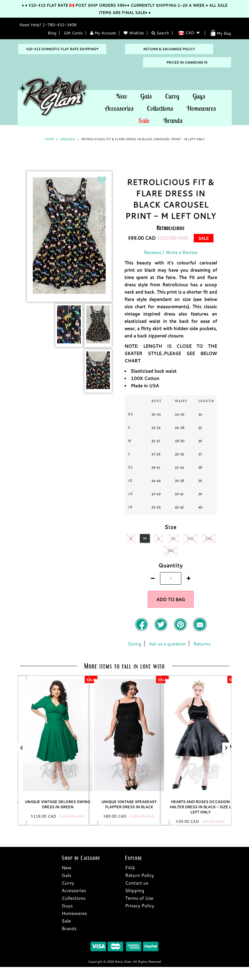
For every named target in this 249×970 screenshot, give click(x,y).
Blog (52, 33)
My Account (104, 33)
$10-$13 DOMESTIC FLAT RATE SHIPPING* (62, 49)
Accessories (119, 108)
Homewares (201, 108)
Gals (146, 96)
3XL (170, 550)
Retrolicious (171, 227)
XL (173, 538)
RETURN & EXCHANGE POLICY (169, 49)
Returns (201, 644)
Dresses (67, 139)
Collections (160, 108)
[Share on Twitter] (161, 630)
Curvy (172, 96)
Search (162, 33)
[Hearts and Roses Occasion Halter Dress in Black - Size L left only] (130, 735)
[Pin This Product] (181, 630)
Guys (199, 96)
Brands (172, 120)
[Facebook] (142, 630)
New (121, 96)
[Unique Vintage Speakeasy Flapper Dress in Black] (59, 735)
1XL (190, 538)
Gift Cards (73, 33)
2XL (208, 538)
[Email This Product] (199, 630)
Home (49, 139)
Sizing (134, 644)
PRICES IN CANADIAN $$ (186, 62)
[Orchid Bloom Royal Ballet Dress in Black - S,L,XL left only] (201, 735)
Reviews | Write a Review (171, 252)
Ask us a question (167, 644)
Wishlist (136, 33)
